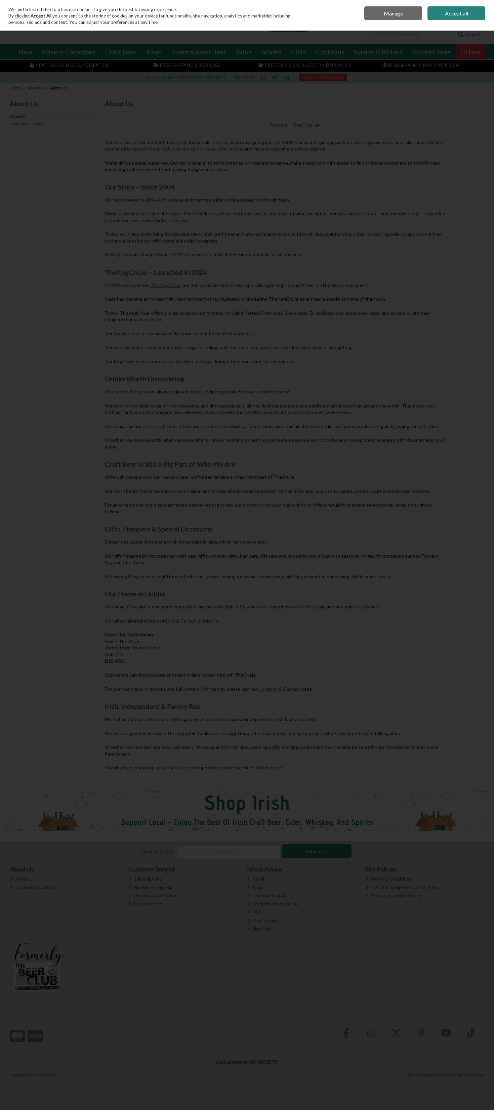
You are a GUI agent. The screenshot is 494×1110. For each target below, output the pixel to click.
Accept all (456, 13)
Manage (393, 13)
